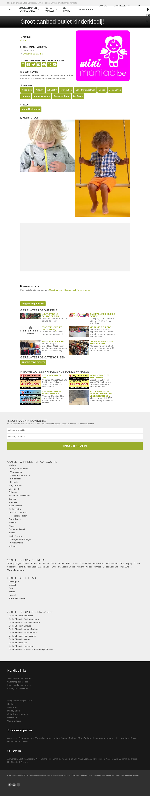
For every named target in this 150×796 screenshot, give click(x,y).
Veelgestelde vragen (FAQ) (19, 700)
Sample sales (44, 3)
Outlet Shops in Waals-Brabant (23, 632)
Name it (21, 567)
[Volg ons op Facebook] (10, 784)
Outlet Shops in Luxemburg (21, 646)
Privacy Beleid (13, 711)
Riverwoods (36, 563)
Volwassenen (16, 472)
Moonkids (27, 90)
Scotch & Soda (68, 567)
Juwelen (12, 499)
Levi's (107, 563)
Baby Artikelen (15, 485)
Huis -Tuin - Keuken (18, 512)
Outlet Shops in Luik (18, 642)
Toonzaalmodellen (18, 516)
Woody (56, 567)
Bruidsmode (15, 479)
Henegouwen (98, 738)
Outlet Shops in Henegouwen (22, 636)
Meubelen (13, 502)
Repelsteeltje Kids (53, 341)
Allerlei (12, 526)
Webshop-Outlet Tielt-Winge (99, 376)
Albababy (52, 90)
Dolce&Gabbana (110, 567)
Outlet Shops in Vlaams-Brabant (24, 629)
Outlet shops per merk (26, 559)
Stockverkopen (29, 3)
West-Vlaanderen (43, 738)
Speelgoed (14, 489)
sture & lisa (66, 90)
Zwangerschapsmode (20, 475)
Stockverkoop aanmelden (19, 678)
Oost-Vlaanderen (26, 738)
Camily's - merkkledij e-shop (102, 315)
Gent (11, 588)
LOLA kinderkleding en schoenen (101, 342)
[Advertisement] (75, 247)
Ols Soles (78, 96)
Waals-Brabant (84, 738)
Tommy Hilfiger (14, 563)
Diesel (53, 563)
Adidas (89, 567)
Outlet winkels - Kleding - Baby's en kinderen (70, 290)
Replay (129, 563)
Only (122, 563)
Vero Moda (98, 563)
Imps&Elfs (124, 567)
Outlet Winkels (49, 9)
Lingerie (14, 482)
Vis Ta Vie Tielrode (100, 327)
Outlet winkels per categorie (32, 461)
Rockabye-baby (61, 96)
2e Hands (66, 9)
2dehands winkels (68, 3)
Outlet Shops (30, 612)
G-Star (137, 563)
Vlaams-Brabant (69, 738)
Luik (116, 738)
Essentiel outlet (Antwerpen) (52, 328)
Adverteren (12, 707)
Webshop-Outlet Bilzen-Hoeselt (51, 392)
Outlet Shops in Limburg (20, 626)
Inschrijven (75, 446)
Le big (102, 90)
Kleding (12, 465)
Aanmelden (120, 6)
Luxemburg (124, 738)
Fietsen (12, 522)
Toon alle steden (17, 598)
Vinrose (97, 567)
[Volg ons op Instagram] (14, 784)
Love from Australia (85, 90)
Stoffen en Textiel (17, 529)
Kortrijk (12, 591)
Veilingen (13, 546)
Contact (104, 6)
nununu (26, 96)
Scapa (61, 563)
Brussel (12, 585)
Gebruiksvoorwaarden (17, 714)
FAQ (138, 6)
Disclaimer (12, 717)
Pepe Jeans (32, 567)
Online (23, 40)
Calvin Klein (85, 563)
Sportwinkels (15, 519)
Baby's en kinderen (19, 468)
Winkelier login (14, 721)
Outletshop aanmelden (17, 682)
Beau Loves (115, 90)
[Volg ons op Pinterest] (18, 784)
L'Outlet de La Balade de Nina (50, 315)
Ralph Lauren (72, 563)
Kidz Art (39, 90)
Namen (109, 738)
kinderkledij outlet (31, 109)
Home (10, 9)
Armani (114, 563)
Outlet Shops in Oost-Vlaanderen (24, 619)
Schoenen (13, 492)
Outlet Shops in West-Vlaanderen (24, 622)
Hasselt (12, 595)
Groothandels (16, 543)
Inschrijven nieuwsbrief (17, 688)
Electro (12, 532)
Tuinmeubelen (15, 505)
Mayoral (80, 567)
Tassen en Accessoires (19, 495)
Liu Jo (46, 563)
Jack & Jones (45, 567)
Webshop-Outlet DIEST (51, 376)
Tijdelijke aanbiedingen (20, 539)
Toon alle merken (15, 570)
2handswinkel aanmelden (19, 685)
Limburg (56, 738)
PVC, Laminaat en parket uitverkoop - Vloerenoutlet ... (102, 393)
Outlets (54, 3)
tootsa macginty (42, 96)
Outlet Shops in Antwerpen (21, 616)
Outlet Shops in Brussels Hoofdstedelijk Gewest (31, 649)
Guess (26, 563)
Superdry (11, 567)
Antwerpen (14, 581)
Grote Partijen (15, 536)
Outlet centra (15, 509)
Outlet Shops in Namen (19, 639)
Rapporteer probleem (33, 303)
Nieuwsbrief (86, 9)
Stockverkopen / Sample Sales (28, 9)
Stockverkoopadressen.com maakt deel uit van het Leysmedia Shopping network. (106, 775)
